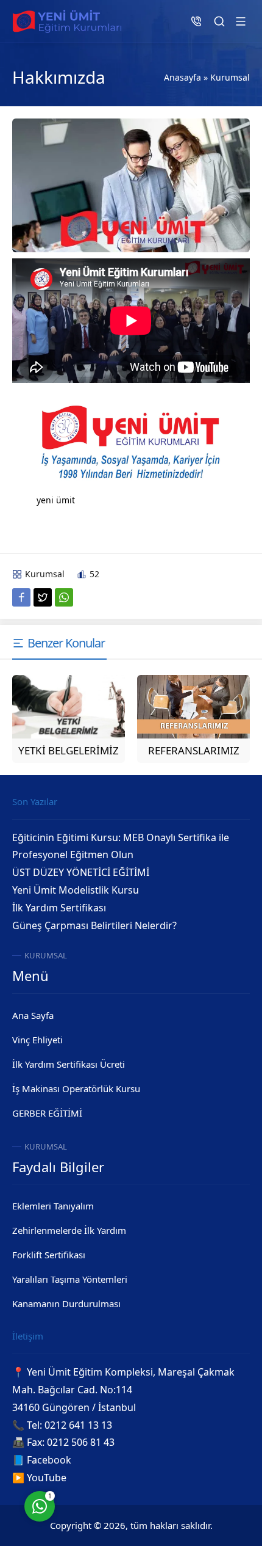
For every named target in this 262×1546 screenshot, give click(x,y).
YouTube (46, 1477)
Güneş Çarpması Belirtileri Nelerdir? (94, 925)
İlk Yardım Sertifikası (59, 907)
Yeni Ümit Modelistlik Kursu (75, 890)
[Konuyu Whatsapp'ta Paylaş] (64, 597)
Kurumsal (230, 77)
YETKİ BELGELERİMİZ (68, 750)
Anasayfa (182, 77)
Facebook (49, 1460)
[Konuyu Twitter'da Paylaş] (43, 597)
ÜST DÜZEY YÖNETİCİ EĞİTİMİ (80, 872)
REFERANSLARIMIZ (193, 750)
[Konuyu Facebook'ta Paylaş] (21, 597)
